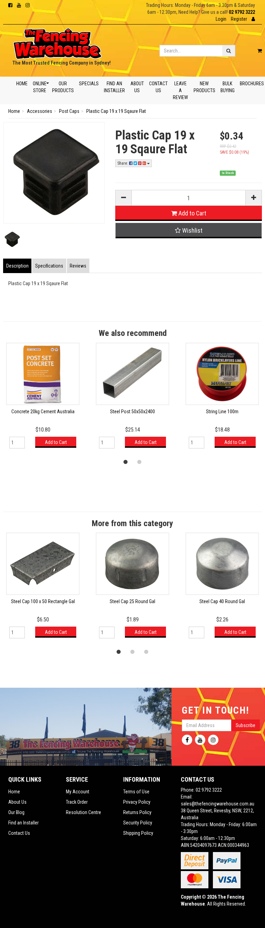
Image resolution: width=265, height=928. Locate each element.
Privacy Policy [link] (136, 802)
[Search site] (228, 51)
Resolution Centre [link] (83, 812)
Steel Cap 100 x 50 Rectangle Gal (43, 601)
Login (221, 19)
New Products (204, 87)
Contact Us (158, 87)
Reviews (78, 266)
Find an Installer (114, 87)
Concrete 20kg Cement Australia (43, 411)
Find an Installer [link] (23, 822)
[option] (132, 398)
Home (22, 83)
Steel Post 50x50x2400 (132, 411)
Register (239, 19)
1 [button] (125, 461)
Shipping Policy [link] (138, 833)
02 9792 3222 (242, 12)
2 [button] (139, 461)
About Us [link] (17, 802)
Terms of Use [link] (136, 791)
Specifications (49, 266)
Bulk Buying (227, 87)
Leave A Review (180, 90)
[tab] (17, 266)
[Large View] (12, 239)
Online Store (40, 87)
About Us (137, 87)
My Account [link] (77, 791)
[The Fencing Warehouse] (57, 41)
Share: (123, 163)
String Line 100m (222, 411)
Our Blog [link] (16, 812)
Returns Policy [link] (137, 812)
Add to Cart (191, 213)
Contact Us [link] (19, 833)
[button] (253, 19)
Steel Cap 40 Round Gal (222, 601)
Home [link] (14, 791)
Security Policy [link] (137, 822)
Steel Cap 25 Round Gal (132, 601)
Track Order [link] (77, 802)
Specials (89, 83)
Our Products (62, 87)
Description (17, 266)
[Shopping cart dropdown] (259, 51)
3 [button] (146, 651)
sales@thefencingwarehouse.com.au (217, 803)
